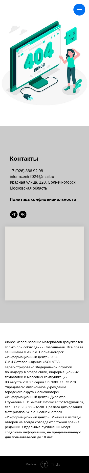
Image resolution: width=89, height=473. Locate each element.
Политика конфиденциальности (43, 199)
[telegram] (14, 214)
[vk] (22, 214)
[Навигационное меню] (79, 9)
